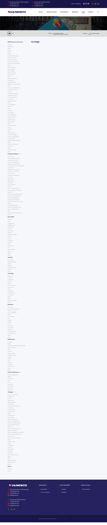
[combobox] (60, 33)
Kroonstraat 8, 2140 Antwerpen (42, 2)
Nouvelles (75, 12)
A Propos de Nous (52, 12)
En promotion (44, 489)
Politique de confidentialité (63, 518)
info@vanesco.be (14, 495)
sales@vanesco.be (14, 505)
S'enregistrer (78, 3)
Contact (90, 12)
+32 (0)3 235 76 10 (38, 4)
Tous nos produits (45, 492)
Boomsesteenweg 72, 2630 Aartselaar (19, 2)
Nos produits (64, 12)
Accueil (41, 12)
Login (72, 3)
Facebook (64, 492)
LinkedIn (64, 489)
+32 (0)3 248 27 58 (14, 4)
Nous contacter (86, 489)
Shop (83, 12)
